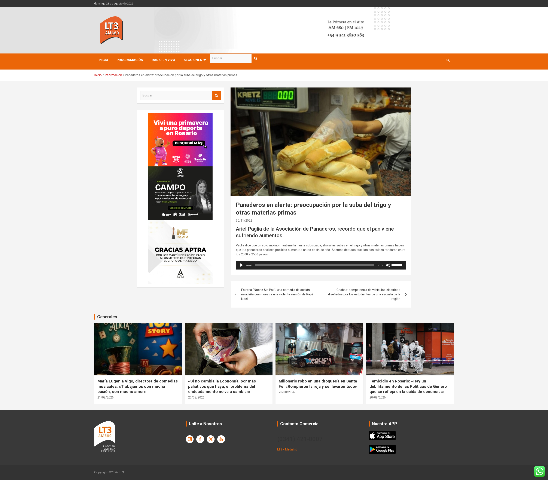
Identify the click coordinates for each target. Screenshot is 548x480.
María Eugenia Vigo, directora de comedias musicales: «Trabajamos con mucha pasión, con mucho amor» (137, 386)
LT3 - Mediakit (287, 449)
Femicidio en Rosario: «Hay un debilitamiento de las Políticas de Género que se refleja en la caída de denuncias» (408, 386)
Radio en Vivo (163, 60)
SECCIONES (193, 60)
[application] (321, 265)
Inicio (103, 60)
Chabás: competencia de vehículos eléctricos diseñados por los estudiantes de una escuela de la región (364, 294)
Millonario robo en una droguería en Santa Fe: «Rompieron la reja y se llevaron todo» (318, 384)
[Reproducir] (241, 265)
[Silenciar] (388, 265)
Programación (130, 60)
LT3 (121, 472)
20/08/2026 (196, 397)
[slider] (398, 265)
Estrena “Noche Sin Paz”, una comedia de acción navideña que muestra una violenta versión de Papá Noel (277, 294)
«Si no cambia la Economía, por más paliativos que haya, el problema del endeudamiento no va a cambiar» (222, 386)
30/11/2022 (244, 220)
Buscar (256, 58)
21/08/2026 (105, 397)
